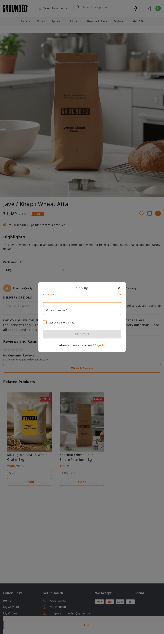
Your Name (52, 294)
